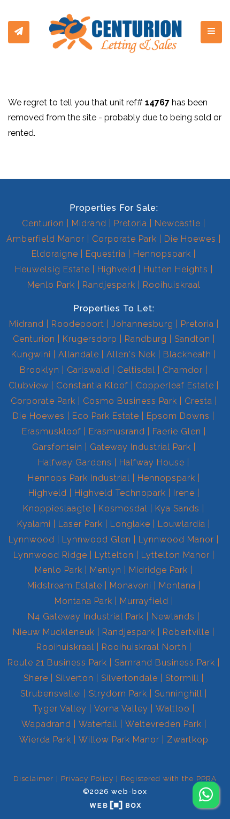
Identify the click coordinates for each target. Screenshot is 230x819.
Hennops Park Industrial (79, 478)
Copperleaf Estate (175, 385)
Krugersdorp (90, 339)
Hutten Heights (175, 269)
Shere (36, 678)
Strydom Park (118, 693)
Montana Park (83, 601)
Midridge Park (158, 570)
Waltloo (173, 708)
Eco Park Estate (105, 416)
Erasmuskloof (51, 431)
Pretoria (130, 223)
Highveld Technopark (120, 493)
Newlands (173, 616)
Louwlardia (181, 524)
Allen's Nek (131, 354)
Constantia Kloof (92, 385)
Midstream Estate (64, 585)
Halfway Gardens (75, 462)
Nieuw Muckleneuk (54, 632)
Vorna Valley (121, 708)
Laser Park (80, 524)
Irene (184, 493)
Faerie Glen (176, 431)
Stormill (182, 678)
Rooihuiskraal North (144, 647)
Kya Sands (177, 508)
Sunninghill (178, 693)
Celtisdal (136, 370)
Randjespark (108, 285)
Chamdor (183, 370)
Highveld (116, 269)
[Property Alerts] (18, 32)
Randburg (146, 339)
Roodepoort (77, 324)
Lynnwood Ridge (50, 555)
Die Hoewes (190, 239)
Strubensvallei (50, 693)
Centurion (43, 223)
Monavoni (130, 585)
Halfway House (152, 462)
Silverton (75, 678)
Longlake (130, 524)
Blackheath (187, 354)
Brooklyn (39, 370)
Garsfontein (57, 447)
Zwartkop (188, 739)
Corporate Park (124, 239)
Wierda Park (45, 739)
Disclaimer (33, 778)
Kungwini (31, 354)
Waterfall (98, 724)
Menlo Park (51, 285)
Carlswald (88, 370)
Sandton (192, 339)
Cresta (198, 401)
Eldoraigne (55, 254)
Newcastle (178, 223)
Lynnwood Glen (96, 539)
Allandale (78, 354)
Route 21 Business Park (57, 662)
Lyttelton (114, 555)
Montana (177, 585)
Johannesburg (142, 324)
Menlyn (105, 570)
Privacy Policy (87, 778)
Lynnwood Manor (176, 539)
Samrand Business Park (164, 662)
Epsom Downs (178, 416)
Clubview (29, 385)
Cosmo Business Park (130, 401)
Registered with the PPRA (169, 778)
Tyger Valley (60, 708)
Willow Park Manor (119, 739)
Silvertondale (129, 678)
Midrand (89, 223)
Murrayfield (144, 601)
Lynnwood (32, 539)
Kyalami (34, 524)
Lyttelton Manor (175, 555)
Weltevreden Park (163, 724)
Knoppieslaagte (57, 508)
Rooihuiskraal (172, 285)
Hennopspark (162, 254)
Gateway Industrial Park (140, 447)
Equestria (106, 254)
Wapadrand (46, 724)
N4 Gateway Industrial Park (86, 616)
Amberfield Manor (45, 239)
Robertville (186, 632)
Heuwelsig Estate (52, 269)
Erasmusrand (117, 431)
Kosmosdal (123, 508)
